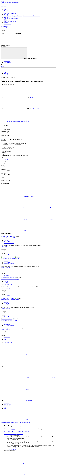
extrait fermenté (21, 121)
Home (5, 9)
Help (5, 407)
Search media (12, 21)
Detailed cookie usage (15, 447)
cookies (13, 429)
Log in (2, 66)
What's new (6, 14)
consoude (15, 121)
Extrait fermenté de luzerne (12, 299)
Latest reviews (7, 18)
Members (6, 22)
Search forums (12, 13)
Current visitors (7, 24)
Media (5, 20)
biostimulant (10, 121)
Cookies (28, 354)
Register (5, 10)
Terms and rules (7, 404)
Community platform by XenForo (16, 422)
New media (19, 16)
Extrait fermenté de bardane (12, 258)
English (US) (29, 400)
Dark (27, 389)
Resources (6, 17)
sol (28, 121)
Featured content (7, 16)
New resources (36, 16)
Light (53, 377)
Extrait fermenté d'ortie (11, 237)
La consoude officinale (11, 320)
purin (26, 121)
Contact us (6, 403)
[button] (21, 45)
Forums (5, 12)
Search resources (14, 18)
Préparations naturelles (9, 243)
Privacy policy (7, 405)
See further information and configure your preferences (16, 431)
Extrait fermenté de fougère (12, 279)
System (28, 377)
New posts (6, 13)
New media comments (28, 16)
